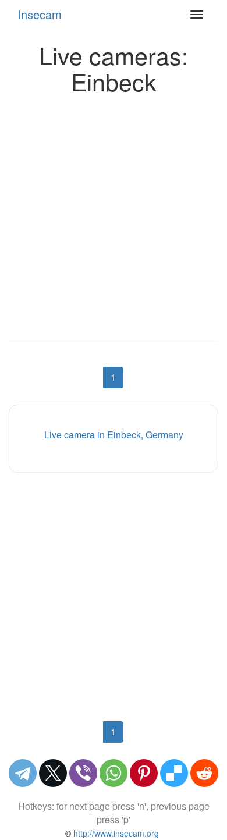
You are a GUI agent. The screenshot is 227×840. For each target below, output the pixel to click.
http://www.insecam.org (115, 833)
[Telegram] (23, 773)
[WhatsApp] (113, 773)
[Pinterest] (144, 773)
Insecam (39, 14)
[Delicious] (174, 773)
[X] (53, 773)
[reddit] (204, 773)
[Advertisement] (113, 214)
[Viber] (83, 773)
